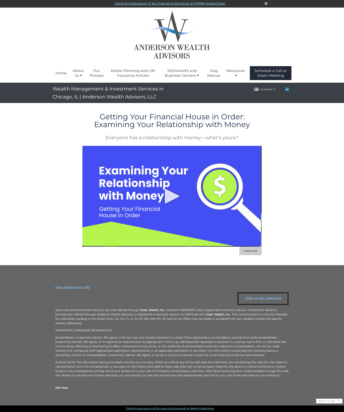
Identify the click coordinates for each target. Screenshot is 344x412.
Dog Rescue (213, 73)
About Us (78, 73)
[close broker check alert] (266, 3)
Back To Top (327, 400)
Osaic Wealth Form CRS (72, 287)
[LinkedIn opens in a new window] (287, 90)
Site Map (61, 387)
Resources (235, 71)
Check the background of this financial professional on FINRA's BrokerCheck (170, 4)
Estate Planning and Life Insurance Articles (133, 73)
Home (61, 73)
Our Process (97, 73)
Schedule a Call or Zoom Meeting (271, 73)
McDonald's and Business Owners (180, 73)
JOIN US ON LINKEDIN (263, 298)
